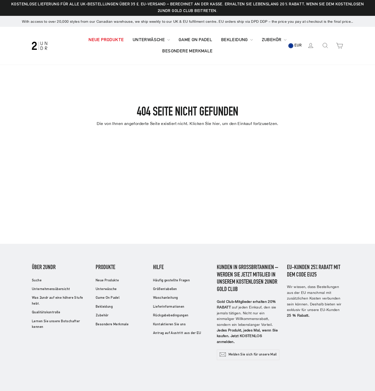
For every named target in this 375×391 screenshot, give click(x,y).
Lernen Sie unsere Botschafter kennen (56, 324)
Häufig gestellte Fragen (171, 280)
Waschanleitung (165, 298)
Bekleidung (235, 40)
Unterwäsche (149, 40)
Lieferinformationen (168, 307)
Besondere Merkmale (187, 51)
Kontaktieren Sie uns (169, 324)
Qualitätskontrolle (46, 312)
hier (216, 123)
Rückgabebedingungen (171, 315)
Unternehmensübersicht (51, 289)
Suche (37, 280)
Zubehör (272, 40)
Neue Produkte (106, 40)
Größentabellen (165, 289)
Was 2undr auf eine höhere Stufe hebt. (57, 300)
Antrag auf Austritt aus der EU (177, 333)
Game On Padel (195, 40)
